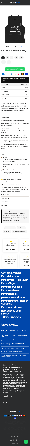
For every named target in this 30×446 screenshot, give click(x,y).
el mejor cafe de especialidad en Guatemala (14, 430)
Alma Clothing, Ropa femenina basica (14, 428)
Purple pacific (18, 430)
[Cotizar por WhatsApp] (26, 442)
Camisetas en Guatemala (15, 432)
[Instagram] (14, 440)
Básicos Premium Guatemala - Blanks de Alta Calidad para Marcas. (17, 433)
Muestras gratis (5, 198)
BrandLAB (16, 436)
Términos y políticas (15, 443)
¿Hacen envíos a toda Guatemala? (10, 340)
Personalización (5, 202)
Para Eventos (7, 231)
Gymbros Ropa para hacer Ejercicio (11, 423)
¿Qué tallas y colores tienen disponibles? (12, 352)
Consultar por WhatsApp (16, 69)
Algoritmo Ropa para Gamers (21, 422)
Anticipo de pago (5, 195)
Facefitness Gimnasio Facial (18, 426)
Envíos (2, 155)
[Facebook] (11, 440)
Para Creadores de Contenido (19, 231)
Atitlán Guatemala (8, 420)
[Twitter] (19, 440)
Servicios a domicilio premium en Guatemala (14, 422)
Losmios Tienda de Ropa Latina (15, 421)
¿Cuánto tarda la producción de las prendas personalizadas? (12, 344)
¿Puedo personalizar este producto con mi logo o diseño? (14, 331)
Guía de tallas (4, 205)
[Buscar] (24, 2)
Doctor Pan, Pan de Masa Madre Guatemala (15, 426)
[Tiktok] (16, 440)
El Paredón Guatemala (17, 424)
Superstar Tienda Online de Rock (17, 429)
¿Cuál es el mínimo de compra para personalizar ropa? (14, 335)
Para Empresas (21, 228)
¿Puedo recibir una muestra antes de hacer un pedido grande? (13, 355)
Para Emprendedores (10, 228)
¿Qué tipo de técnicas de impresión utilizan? (13, 348)
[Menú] (2, 3)
